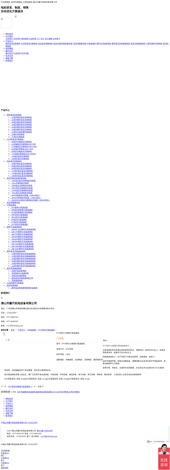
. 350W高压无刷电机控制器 (21, 188)
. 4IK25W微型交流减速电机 (21, 234)
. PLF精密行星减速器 (19, 207)
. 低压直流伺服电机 (14, 161)
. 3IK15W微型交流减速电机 (21, 232)
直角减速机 (47, 392)
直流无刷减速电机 (138, 44)
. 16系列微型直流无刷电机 (21, 129)
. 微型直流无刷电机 (14, 115)
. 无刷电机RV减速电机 (19, 273)
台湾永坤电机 (63, 392)
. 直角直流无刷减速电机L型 (21, 278)
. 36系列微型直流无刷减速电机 (23, 263)
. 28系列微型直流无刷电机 (21, 122)
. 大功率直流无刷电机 (15, 139)
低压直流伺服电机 (45, 44)
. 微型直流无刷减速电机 (15, 251)
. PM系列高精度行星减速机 (21, 210)
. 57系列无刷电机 (17, 137)
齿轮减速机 (31, 392)
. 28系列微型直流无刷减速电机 (23, 261)
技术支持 (9, 56)
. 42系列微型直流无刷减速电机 (23, 266)
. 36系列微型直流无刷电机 (21, 125)
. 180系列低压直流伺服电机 (21, 176)
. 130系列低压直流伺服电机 (21, 173)
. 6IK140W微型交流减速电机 (22, 246)
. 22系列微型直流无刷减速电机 (23, 256)
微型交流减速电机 (103, 44)
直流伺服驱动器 (79, 44)
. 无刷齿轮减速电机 (18, 276)
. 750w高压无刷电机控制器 (21, 193)
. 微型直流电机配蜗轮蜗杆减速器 (23, 288)
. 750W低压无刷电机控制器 (21, 190)
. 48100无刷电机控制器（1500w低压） (26, 198)
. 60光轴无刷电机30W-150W (21, 149)
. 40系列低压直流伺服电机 (21, 164)
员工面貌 (48, 39)
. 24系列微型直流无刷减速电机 (23, 259)
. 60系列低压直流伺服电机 (21, 166)
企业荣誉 (33, 39)
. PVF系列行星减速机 (19, 224)
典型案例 (9, 48)
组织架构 (25, 39)
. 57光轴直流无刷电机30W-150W (23, 147)
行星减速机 (91, 44)
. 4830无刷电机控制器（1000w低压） (25, 195)
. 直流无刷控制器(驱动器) (16, 178)
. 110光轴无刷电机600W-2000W (23, 154)
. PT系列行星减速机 (18, 222)
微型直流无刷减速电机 (121, 44)
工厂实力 (40, 39)
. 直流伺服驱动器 (13, 203)
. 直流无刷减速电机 (14, 268)
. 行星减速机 (11, 205)
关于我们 (9, 36)
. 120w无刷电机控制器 (19, 183)
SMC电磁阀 (21, 392)
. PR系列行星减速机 (18, 220)
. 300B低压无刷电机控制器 (21, 186)
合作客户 (56, 39)
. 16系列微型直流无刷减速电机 (23, 254)
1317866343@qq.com (49, 436)
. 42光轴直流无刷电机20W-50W (23, 144)
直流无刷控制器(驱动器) (63, 44)
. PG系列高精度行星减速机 (21, 212)
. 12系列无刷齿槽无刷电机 (21, 132)
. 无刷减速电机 (16, 281)
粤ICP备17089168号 (45, 431)
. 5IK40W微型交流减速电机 (21, 237)
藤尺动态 (9, 51)
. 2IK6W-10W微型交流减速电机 (23, 229)
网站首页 (9, 34)
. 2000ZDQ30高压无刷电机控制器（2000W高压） (30, 200)
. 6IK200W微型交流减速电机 (22, 249)
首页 (13, 330)
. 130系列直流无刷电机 (19, 156)
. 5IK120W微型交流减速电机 (22, 244)
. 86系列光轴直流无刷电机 (21, 142)
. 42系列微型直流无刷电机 (21, 127)
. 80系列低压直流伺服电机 (21, 168)
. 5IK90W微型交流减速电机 (21, 242)
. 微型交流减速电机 (14, 227)
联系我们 (9, 61)
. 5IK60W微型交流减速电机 (21, 239)
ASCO (54, 392)
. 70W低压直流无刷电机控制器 (23, 181)
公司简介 (9, 39)
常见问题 (25, 53)
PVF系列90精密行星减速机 (19, 387)
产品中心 (9, 41)
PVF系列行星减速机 (46, 330)
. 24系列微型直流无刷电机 (21, 120)
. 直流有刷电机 (12, 285)
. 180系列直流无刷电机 (19, 159)
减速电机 (39, 392)
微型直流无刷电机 (13, 44)
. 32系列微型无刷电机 (15, 283)
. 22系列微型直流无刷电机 (21, 117)
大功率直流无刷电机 (29, 44)
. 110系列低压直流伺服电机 (21, 171)
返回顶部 (4, 468)
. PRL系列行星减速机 (19, 217)
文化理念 (17, 39)
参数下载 (9, 58)
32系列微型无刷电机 (154, 44)
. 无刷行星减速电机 (18, 271)
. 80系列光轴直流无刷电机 (21, 151)
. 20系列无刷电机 (17, 134)
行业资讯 (17, 53)
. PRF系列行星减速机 (19, 215)
